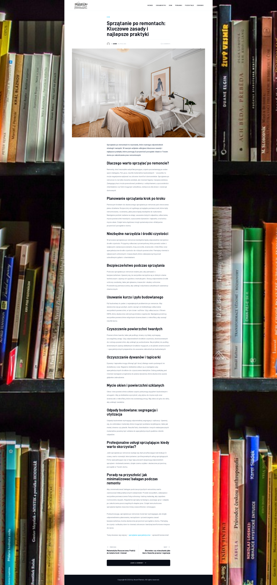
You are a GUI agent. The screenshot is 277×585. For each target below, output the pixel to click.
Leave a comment (137, 563)
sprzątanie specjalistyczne (139, 535)
